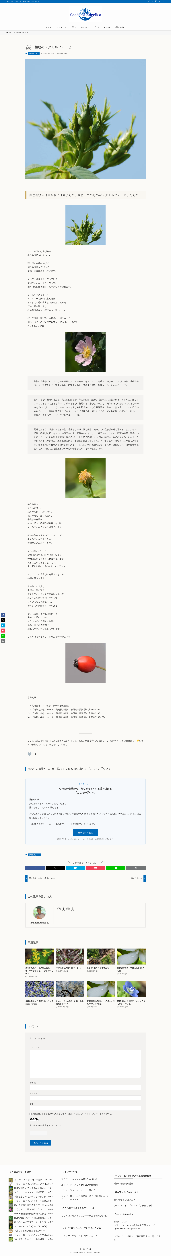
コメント (35, 1048)
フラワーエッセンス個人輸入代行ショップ (134, 1225)
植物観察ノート (33, 53)
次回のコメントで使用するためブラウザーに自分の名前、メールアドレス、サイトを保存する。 (72, 1114)
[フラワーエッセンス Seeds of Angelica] (85, 14)
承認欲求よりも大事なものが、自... (31, 1196)
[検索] (163, 1)
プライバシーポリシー (124, 1236)
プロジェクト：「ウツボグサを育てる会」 (134, 1205)
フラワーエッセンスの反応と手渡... (31, 1235)
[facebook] (149, 1)
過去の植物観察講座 (123, 1183)
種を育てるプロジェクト (125, 1200)
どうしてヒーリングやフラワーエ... (31, 1209)
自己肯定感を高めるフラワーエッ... (31, 1205)
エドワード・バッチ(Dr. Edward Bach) (79, 1185)
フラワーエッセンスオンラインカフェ (79, 1235)
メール (34, 1093)
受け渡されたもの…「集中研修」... (31, 1239)
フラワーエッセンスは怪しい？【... (31, 1184)
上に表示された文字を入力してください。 (47, 1125)
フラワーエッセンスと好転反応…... (31, 1192)
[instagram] (156, 1)
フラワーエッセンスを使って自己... (31, 1201)
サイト (32, 1104)
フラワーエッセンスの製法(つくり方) (79, 1179)
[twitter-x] (152, 1)
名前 (33, 1083)
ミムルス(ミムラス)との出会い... (29, 1179)
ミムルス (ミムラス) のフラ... (28, 1226)
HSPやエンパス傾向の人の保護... (30, 1218)
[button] (35, 868)
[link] (59, 909)
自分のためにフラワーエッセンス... (31, 1222)
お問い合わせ (120, 1222)
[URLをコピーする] (136, 868)
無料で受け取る (85, 833)
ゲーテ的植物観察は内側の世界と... (31, 1213)
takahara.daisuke (39, 922)
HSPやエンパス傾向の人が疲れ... (30, 1188)
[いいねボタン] (30, 754)
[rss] (159, 1)
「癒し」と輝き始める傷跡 (27, 1231)
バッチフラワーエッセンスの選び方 (78, 1190)
